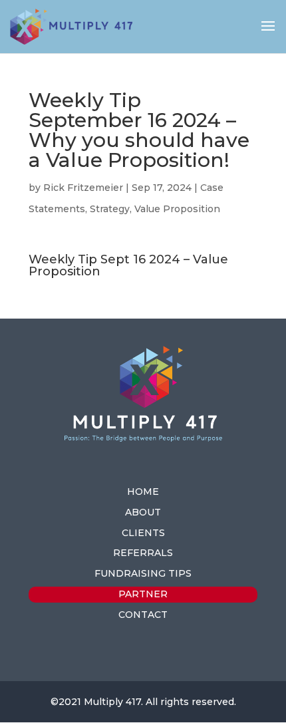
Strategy (110, 209)
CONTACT (143, 615)
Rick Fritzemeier (83, 188)
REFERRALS (143, 553)
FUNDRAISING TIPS (143, 573)
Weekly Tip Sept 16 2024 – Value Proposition (128, 265)
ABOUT (143, 512)
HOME (143, 492)
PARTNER (143, 594)
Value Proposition (177, 209)
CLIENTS (143, 533)
